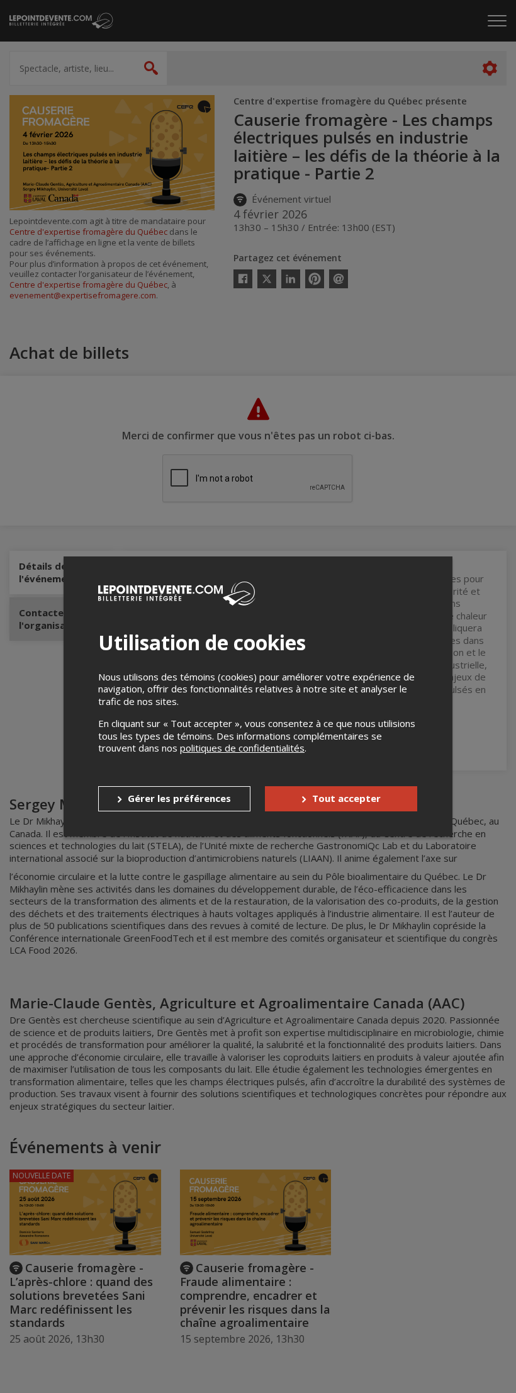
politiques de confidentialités (242, 748)
